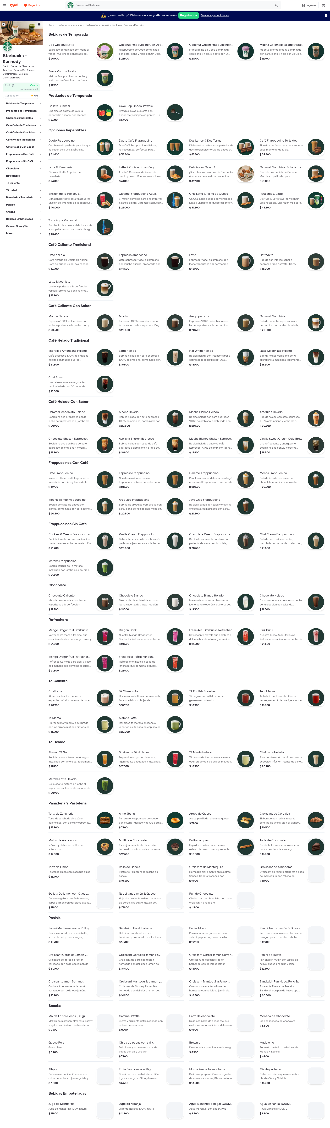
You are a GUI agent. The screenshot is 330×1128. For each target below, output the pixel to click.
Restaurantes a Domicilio (70, 25)
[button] (33, 5)
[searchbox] (173, 5)
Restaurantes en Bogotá (97, 25)
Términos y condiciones (215, 15)
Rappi (51, 25)
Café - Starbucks (11, 77)
